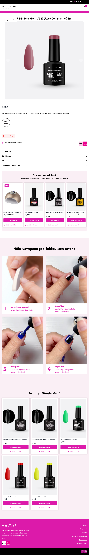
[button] (12, 225)
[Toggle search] (68, 3)
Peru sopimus (83, 540)
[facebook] (82, 551)
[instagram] (85, 551)
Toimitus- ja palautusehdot (79, 536)
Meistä (85, 525)
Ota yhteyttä (83, 529)
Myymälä (84, 532)
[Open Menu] (81, 7)
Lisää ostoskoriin (12, 220)
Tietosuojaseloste (81, 543)
